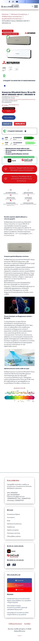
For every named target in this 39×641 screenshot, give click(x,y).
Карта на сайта (12, 530)
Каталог (5, 14)
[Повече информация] (4, 86)
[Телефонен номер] (25, 1)
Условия (27, 623)
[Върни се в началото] (27, 634)
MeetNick (19, 635)
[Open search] (32, 6)
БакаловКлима (10, 6)
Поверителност (15, 623)
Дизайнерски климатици (12, 18)
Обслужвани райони (14, 536)
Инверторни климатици (12, 16)
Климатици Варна (13, 514)
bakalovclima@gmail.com (16, 496)
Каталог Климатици (19, 14)
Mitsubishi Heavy (19, 92)
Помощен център (13, 533)
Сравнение (11, 527)
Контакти (11, 517)
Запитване (8, 117)
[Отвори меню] (36, 6)
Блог (8, 520)
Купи (9, 111)
